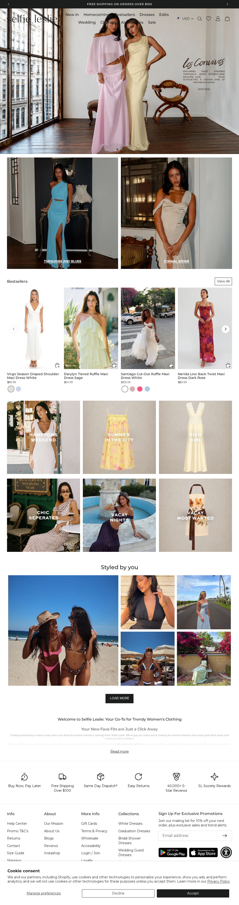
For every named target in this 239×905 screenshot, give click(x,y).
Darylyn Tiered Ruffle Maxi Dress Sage (86, 376)
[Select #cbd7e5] (18, 389)
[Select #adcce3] (147, 389)
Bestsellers (17, 281)
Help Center (17, 823)
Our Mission (53, 823)
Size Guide (15, 853)
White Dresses (130, 823)
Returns (13, 838)
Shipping (14, 860)
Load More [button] (119, 698)
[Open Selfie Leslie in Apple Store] (203, 852)
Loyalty (87, 860)
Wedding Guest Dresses (131, 852)
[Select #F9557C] (140, 389)
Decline (118, 893)
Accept (193, 893)
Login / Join (90, 853)
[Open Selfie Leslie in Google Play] (172, 852)
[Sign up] (225, 836)
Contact (13, 846)
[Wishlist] (208, 18)
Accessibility (91, 846)
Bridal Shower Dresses (129, 840)
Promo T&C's (17, 831)
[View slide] (119, 81)
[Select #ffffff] (125, 389)
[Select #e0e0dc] (11, 389)
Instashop (52, 853)
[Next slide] (231, 81)
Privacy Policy (218, 881)
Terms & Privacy (94, 831)
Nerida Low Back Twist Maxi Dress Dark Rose (201, 376)
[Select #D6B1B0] (132, 389)
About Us (51, 831)
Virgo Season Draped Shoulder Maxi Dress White (33, 376)
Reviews (51, 846)
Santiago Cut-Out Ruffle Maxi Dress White (145, 376)
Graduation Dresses (134, 831)
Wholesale (89, 838)
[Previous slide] (7, 81)
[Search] (199, 18)
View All (223, 281)
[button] (13, 329)
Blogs (48, 838)
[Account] (218, 18)
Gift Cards (89, 823)
